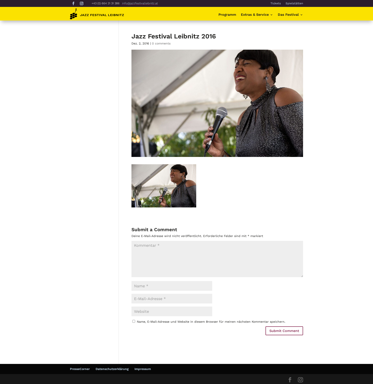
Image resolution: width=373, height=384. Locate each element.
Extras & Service (255, 15)
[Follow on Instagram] (81, 3)
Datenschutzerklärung (112, 369)
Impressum (142, 369)
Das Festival (288, 15)
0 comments (161, 43)
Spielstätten (294, 3)
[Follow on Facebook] (73, 3)
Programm (227, 15)
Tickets (275, 3)
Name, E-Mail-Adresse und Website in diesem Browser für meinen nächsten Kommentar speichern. (211, 321)
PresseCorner (80, 369)
